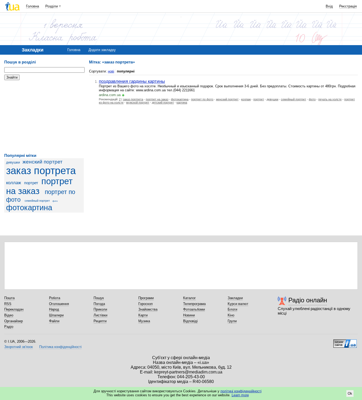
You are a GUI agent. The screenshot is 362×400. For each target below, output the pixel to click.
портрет (31, 182)
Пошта (9, 298)
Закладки (235, 298)
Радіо (8, 327)
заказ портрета (41, 170)
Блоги (232, 309)
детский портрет (163, 102)
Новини (189, 315)
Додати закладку (102, 50)
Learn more (240, 395)
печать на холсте (330, 99)
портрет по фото (202, 99)
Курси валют (238, 304)
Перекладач (14, 309)
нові (111, 71)
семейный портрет (37, 200)
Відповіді (190, 321)
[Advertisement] (44, 117)
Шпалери (56, 315)
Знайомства (147, 309)
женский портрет (43, 162)
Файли (54, 321)
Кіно (231, 315)
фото (55, 201)
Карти (143, 315)
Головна (32, 6)
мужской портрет (137, 102)
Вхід (329, 6)
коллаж (13, 182)
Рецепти (100, 321)
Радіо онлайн (307, 300)
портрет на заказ (39, 186)
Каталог (189, 298)
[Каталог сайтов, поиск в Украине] (345, 341)
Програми (146, 298)
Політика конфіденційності (60, 347)
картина (181, 102)
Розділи (51, 6)
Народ (54, 309)
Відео (8, 315)
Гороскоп (145, 304)
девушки (13, 162)
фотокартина (29, 207)
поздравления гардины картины (132, 81)
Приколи (100, 309)
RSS (7, 304)
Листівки (100, 315)
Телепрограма (194, 304)
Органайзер (13, 321)
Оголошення (59, 304)
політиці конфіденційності (241, 391)
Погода (99, 304)
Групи (232, 321)
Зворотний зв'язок (18, 347)
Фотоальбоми (194, 309)
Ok (350, 393)
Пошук (99, 298)
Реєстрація (348, 6)
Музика (144, 321)
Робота (54, 298)
